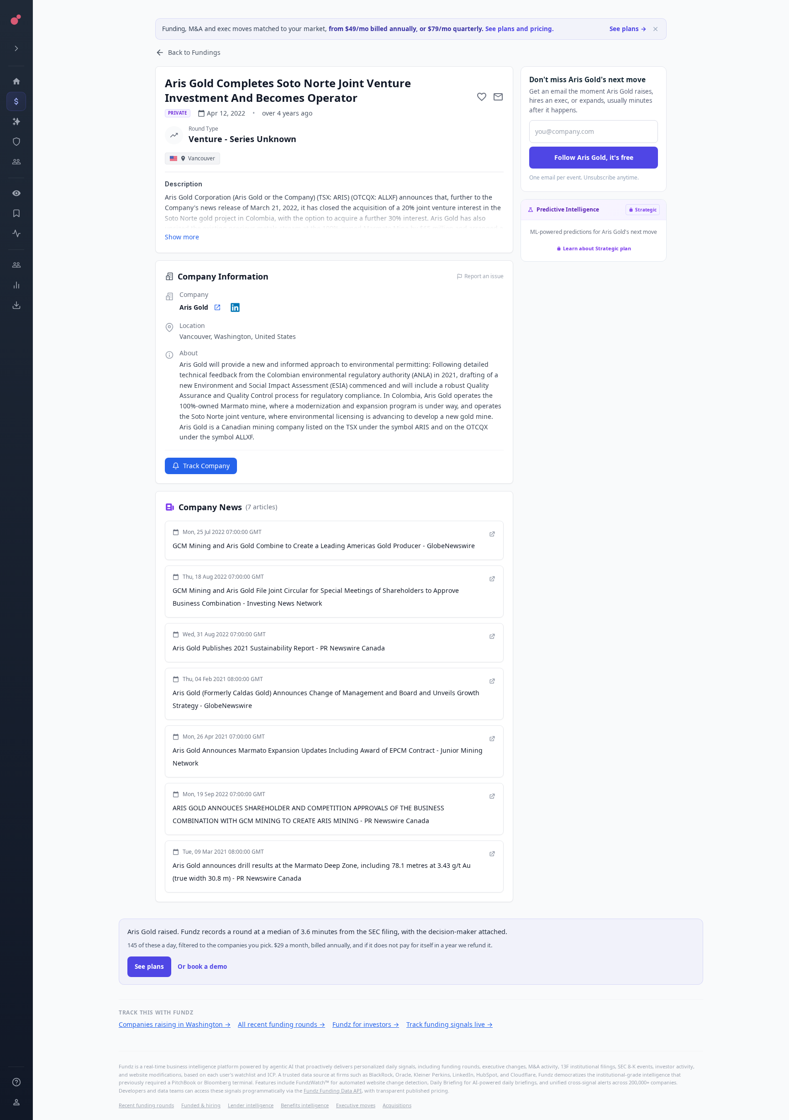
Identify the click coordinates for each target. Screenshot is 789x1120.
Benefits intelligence (305, 1105)
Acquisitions (397, 1105)
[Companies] (16, 121)
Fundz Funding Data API (333, 1090)
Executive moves (355, 1105)
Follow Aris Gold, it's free (593, 157)
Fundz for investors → (365, 1024)
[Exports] (16, 305)
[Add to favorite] (481, 96)
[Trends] (16, 285)
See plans (149, 966)
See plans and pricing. (519, 29)
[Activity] (16, 233)
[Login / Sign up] (16, 1102)
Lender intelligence (251, 1105)
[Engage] (16, 265)
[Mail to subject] (498, 96)
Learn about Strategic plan (597, 248)
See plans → (628, 29)
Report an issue (484, 276)
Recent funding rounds (146, 1105)
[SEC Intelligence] (16, 141)
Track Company (206, 465)
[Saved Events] (16, 213)
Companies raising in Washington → (175, 1024)
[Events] (16, 101)
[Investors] (16, 161)
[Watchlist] (16, 193)
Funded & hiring (201, 1105)
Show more (182, 236)
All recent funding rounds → (281, 1024)
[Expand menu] (16, 48)
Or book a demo (202, 966)
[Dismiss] (655, 29)
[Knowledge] (16, 1082)
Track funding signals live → (449, 1024)
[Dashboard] (16, 81)
